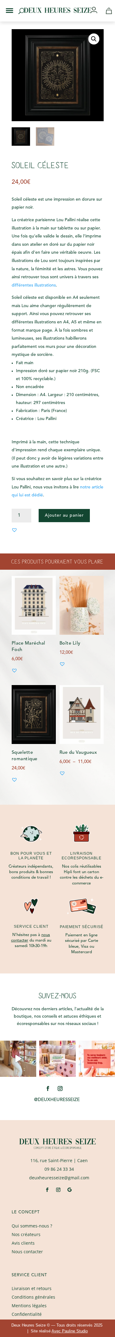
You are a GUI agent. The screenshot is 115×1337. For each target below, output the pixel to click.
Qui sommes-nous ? (32, 1226)
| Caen (59, 1160)
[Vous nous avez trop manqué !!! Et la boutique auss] (18, 1059)
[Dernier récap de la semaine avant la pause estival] (57, 1059)
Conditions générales (33, 1297)
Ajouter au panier (64, 515)
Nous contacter (27, 1251)
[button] (5, 5)
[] (96, 10)
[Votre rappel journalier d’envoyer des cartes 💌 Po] (97, 1059)
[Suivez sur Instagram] (60, 1088)
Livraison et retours (32, 1288)
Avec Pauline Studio (70, 1331)
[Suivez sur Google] (69, 1189)
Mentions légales (29, 1305)
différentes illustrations (34, 285)
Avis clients (23, 1243)
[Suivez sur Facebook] (48, 1088)
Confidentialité (27, 1314)
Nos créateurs (26, 1234)
